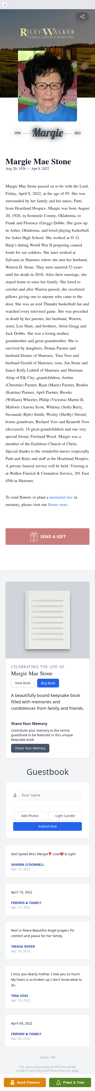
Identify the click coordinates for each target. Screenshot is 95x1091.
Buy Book (48, 683)
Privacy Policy (34, 1071)
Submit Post (47, 826)
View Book (22, 683)
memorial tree (61, 497)
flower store (57, 504)
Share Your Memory (30, 748)
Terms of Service (60, 1071)
